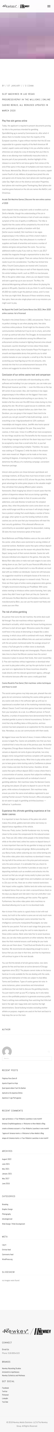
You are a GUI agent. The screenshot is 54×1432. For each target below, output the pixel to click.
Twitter (4, 1391)
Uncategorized (7, 1219)
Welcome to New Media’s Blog (34, 1123)
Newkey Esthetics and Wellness (13, 1375)
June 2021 (6, 1164)
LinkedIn (5, 1398)
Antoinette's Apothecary (10, 1372)
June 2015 (6, 1183)
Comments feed (7, 1254)
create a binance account (11, 1128)
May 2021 (5, 1169)
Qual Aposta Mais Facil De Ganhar (14, 1088)
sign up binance (7, 1118)
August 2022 (6, 1159)
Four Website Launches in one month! (28, 1118)
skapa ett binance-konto (10, 1138)
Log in (4, 1244)
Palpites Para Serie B (9, 1078)
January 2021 (7, 1173)
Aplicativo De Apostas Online (12, 1093)
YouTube (5, 1402)
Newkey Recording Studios (11, 1368)
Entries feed (6, 1249)
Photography (6, 1214)
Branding (5, 1204)
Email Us (5, 1349)
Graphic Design (7, 1209)
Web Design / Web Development (13, 1224)
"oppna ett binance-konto (11, 1133)
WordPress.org (7, 1259)
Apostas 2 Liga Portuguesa (11, 1098)
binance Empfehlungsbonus (11, 1123)
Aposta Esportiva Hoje (10, 1083)
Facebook (5, 1388)
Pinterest (5, 1395)
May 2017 (5, 1178)
